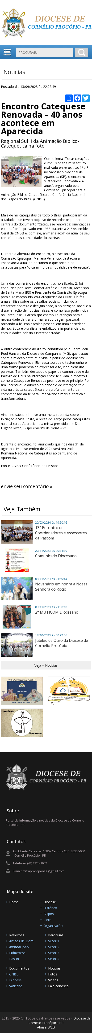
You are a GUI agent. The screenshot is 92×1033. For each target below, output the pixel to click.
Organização (53, 925)
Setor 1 (53, 941)
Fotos (52, 974)
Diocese (49, 902)
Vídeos (53, 980)
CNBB (14, 974)
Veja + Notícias (46, 665)
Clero (47, 919)
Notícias (14, 72)
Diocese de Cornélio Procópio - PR (60, 1020)
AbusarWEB (46, 1027)
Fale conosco (58, 986)
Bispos (48, 914)
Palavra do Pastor (17, 953)
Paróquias (55, 935)
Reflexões (16, 935)
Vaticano (15, 986)
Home (14, 902)
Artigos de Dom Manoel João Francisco (21, 941)
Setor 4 (53, 959)
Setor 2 (53, 947)
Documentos (19, 968)
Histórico (50, 908)
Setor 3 (53, 953)
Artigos (14, 947)
